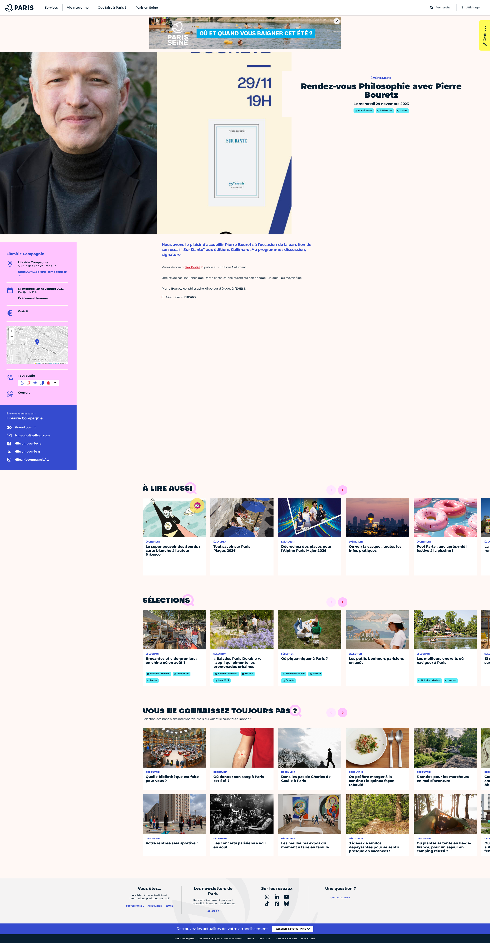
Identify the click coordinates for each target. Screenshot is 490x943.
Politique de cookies (285, 938)
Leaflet (38, 363)
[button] (37, 342)
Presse (250, 938)
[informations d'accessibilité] (38, 383)
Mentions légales (184, 938)
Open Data (264, 938)
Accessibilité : (220, 938)
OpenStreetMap (54, 363)
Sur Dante (192, 267)
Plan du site (308, 938)
